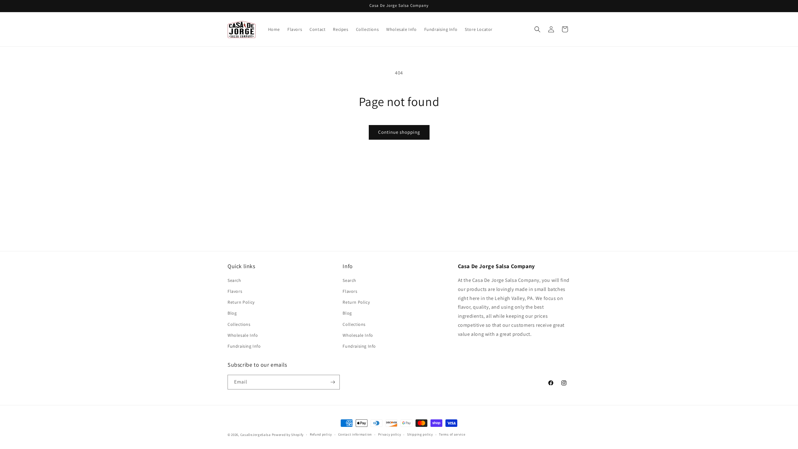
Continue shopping (399, 132)
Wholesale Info (243, 335)
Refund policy (321, 434)
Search (234, 280)
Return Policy (241, 302)
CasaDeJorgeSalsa (255, 434)
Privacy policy (389, 434)
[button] (537, 29)
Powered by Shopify (288, 434)
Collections (239, 324)
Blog (232, 313)
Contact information (355, 434)
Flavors (235, 291)
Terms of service (452, 434)
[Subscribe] (332, 382)
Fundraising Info (244, 346)
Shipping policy (420, 434)
